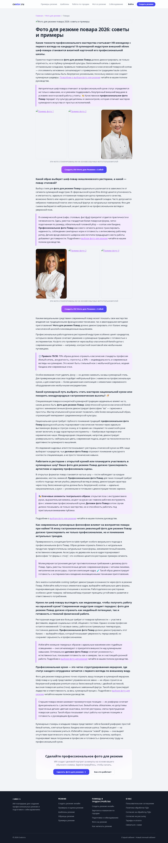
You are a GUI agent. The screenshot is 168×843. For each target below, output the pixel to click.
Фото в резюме (99, 4)
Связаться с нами (134, 825)
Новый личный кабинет (145, 837)
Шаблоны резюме (66, 812)
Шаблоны (64, 4)
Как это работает (102, 772)
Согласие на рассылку (136, 816)
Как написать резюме (102, 826)
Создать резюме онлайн (69, 803)
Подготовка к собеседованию (105, 817)
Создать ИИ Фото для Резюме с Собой (84, 169)
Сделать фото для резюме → (71, 772)
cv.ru (18, 4)
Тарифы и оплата (133, 820)
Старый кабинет (128, 837)
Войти (131, 4)
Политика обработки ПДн (137, 807)
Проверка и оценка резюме (70, 807)
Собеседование (116, 4)
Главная (39, 15)
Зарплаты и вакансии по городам (103, 812)
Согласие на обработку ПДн (138, 812)
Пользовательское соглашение (140, 803)
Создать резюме (146, 4)
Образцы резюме (66, 816)
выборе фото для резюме (94, 238)
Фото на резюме (99, 822)
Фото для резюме (53, 15)
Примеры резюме (49, 4)
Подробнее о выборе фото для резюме (80, 77)
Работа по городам (80, 4)
